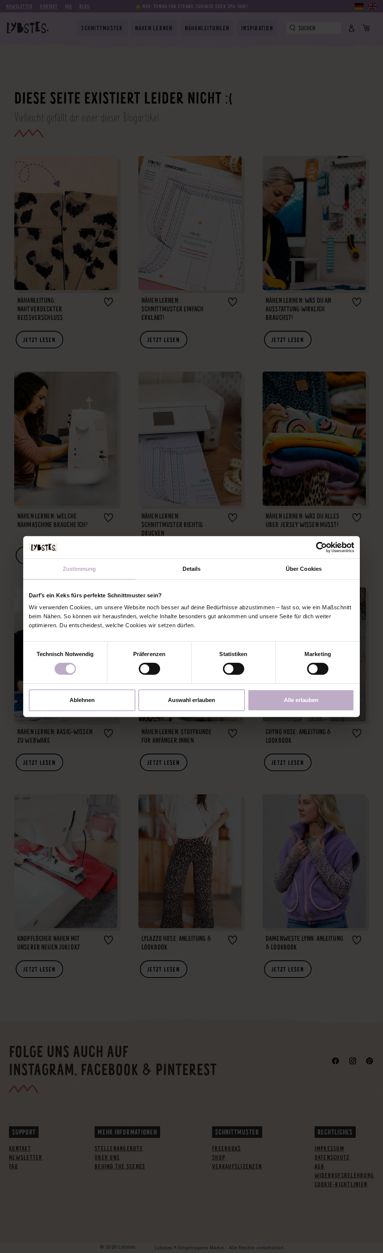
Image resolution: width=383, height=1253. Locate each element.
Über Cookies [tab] (304, 569)
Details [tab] (192, 569)
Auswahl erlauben (191, 700)
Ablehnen (82, 700)
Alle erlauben (301, 700)
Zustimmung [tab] (79, 569)
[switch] (149, 669)
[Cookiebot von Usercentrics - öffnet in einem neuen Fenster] (321, 547)
